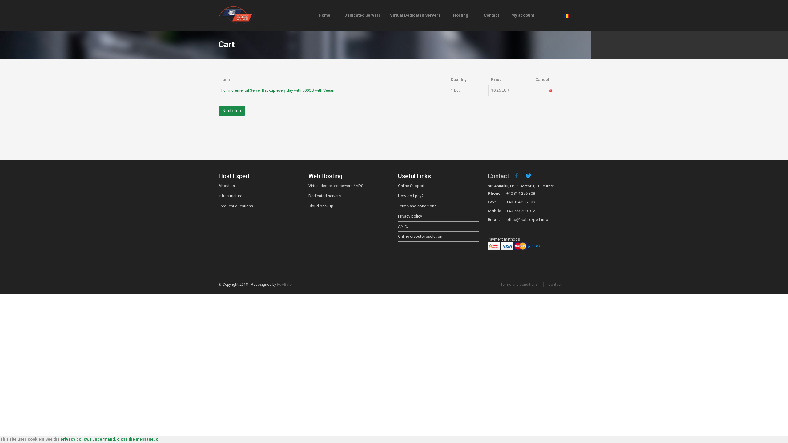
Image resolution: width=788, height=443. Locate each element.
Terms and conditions (417, 206)
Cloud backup (320, 206)
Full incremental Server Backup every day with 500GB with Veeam (278, 90)
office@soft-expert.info (527, 219)
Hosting (460, 15)
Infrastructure (230, 196)
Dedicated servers (324, 196)
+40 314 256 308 (520, 193)
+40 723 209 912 (520, 211)
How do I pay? (411, 196)
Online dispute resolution (420, 236)
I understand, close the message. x (124, 439)
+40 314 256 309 (520, 202)
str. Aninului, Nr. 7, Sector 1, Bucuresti (521, 186)
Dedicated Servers (362, 15)
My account (522, 15)
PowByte (284, 284)
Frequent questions (236, 206)
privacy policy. (75, 439)
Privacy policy (410, 216)
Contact (491, 15)
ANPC (403, 226)
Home (324, 15)
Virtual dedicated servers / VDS (336, 185)
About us (227, 185)
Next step (232, 110)
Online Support (411, 185)
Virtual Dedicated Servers (415, 15)
